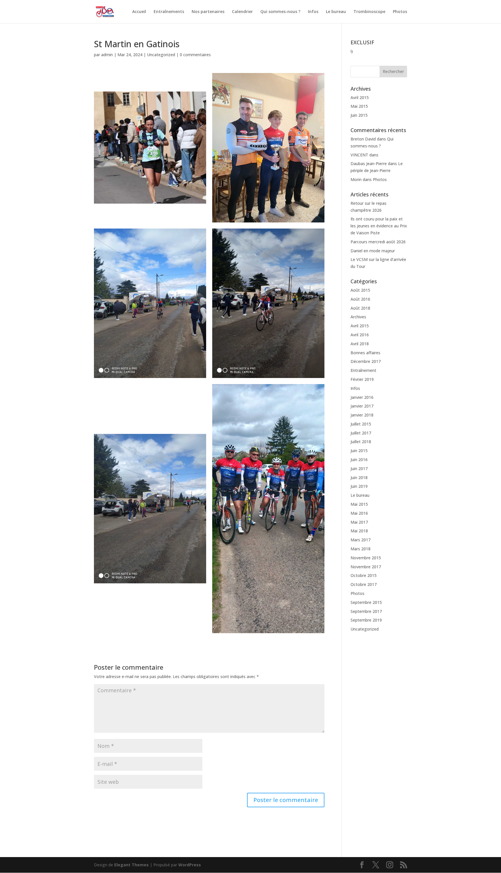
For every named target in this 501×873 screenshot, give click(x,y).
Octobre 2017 (364, 584)
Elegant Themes (131, 864)
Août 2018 (360, 308)
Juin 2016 (359, 459)
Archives (358, 316)
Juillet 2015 (361, 424)
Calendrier (242, 12)
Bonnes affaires (365, 352)
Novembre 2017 (366, 566)
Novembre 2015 (366, 557)
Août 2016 (360, 299)
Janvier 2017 (362, 406)
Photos (400, 12)
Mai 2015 (359, 106)
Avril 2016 (360, 334)
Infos (313, 12)
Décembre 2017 (366, 361)
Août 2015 (360, 290)
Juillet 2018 (361, 441)
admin (107, 54)
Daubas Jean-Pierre (369, 163)
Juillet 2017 (361, 433)
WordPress (189, 864)
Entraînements (169, 12)
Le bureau (336, 12)
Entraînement (363, 370)
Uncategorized (161, 54)
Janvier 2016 (362, 397)
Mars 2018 (361, 548)
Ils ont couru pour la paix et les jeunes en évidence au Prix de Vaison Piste (379, 225)
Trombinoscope (369, 12)
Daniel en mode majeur (373, 250)
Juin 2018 (359, 477)
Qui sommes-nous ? (280, 12)
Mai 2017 (359, 522)
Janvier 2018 (362, 415)
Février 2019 (362, 379)
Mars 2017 (361, 540)
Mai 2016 (359, 513)
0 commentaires (195, 54)
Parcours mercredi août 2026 (378, 241)
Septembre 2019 (366, 620)
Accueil (139, 12)
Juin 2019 (359, 486)
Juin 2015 (359, 115)
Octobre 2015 (364, 575)
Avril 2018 (360, 343)
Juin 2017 (359, 468)
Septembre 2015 (366, 602)
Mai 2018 (359, 531)
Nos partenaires (208, 12)
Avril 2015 (360, 97)
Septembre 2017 (366, 611)
